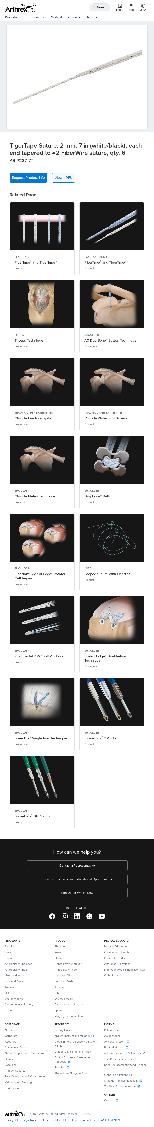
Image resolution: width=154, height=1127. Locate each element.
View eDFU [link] (64, 177)
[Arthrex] (21, 7)
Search (99, 7)
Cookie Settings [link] (111, 1120)
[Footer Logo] (15, 1113)
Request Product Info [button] (28, 177)
